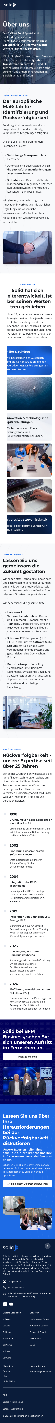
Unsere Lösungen (12, 1312)
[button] (49, 5)
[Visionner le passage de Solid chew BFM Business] (27, 1081)
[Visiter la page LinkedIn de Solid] (5, 1304)
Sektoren (34, 1312)
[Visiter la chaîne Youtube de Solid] (11, 1304)
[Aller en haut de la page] (47, 1246)
